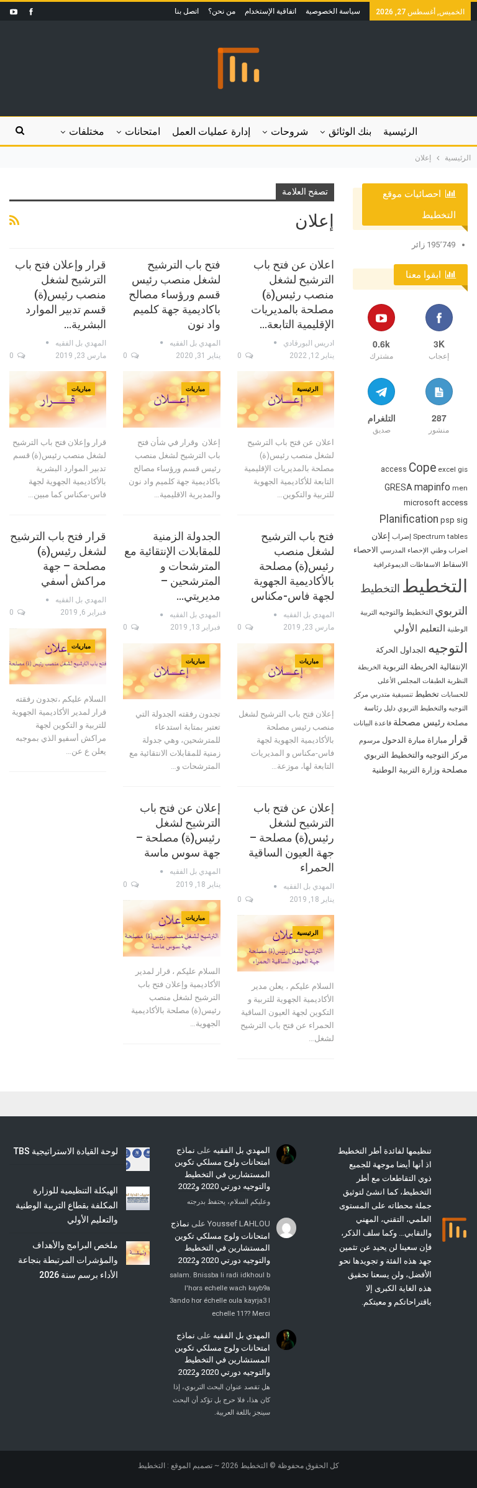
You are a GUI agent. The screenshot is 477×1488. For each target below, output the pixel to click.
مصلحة (455, 769)
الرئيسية (400, 131)
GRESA (398, 487)
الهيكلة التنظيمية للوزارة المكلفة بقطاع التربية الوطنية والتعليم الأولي (67, 1205)
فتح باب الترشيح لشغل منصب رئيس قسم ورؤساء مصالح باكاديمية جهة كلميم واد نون (174, 294)
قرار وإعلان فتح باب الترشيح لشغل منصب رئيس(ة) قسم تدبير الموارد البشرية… (60, 294)
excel (447, 469)
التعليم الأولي (419, 628)
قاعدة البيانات (372, 723)
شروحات (289, 131)
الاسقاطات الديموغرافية (406, 565)
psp (447, 520)
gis (463, 469)
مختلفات (86, 131)
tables (457, 536)
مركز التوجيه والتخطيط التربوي (416, 755)
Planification (408, 519)
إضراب (401, 537)
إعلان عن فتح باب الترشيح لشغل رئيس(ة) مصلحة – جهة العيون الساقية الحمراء (291, 837)
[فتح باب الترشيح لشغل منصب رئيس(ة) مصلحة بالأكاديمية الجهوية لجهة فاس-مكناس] (285, 671)
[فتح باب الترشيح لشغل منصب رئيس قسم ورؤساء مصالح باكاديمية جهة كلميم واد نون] (171, 399)
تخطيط (427, 694)
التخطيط (435, 586)
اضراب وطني (449, 550)
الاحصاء (365, 549)
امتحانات (142, 131)
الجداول (413, 649)
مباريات (195, 388)
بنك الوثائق (350, 131)
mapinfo (432, 487)
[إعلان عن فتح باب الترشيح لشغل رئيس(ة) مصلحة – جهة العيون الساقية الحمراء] (285, 943)
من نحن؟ (221, 11)
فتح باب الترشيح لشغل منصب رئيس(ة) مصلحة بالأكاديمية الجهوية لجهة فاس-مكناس (292, 566)
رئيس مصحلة (419, 722)
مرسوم (369, 741)
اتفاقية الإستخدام (270, 11)
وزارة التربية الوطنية (406, 769)
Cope (422, 468)
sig (462, 520)
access (394, 469)
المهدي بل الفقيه (241, 1150)
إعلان (380, 536)
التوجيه (448, 648)
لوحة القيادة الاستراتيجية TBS (66, 1151)
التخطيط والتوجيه (406, 612)
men (460, 488)
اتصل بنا (187, 11)
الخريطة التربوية (410, 666)
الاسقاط (455, 564)
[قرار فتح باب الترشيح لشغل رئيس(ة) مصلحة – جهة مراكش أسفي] (57, 656)
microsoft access (436, 502)
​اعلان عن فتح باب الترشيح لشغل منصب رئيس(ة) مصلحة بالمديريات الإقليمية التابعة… (292, 294)
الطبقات (433, 681)
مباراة (437, 740)
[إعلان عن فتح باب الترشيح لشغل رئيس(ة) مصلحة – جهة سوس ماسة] (171, 928)
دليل (390, 708)
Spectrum (429, 536)
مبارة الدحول (403, 740)
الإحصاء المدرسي (404, 550)
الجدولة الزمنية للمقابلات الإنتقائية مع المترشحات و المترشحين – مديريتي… (172, 566)
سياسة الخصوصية (333, 11)
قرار (458, 739)
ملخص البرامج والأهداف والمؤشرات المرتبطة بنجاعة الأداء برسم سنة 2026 (68, 1260)
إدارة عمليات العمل (211, 131)
